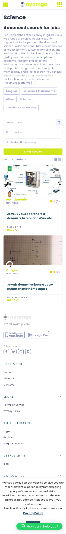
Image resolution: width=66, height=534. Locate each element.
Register (8, 437)
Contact (9, 384)
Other (10, 99)
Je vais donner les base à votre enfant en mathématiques (30, 287)
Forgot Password (14, 443)
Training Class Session (21, 107)
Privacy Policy (12, 411)
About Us (9, 378)
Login (7, 431)
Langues (11, 91)
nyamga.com (21, 324)
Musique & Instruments (39, 91)
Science (25, 99)
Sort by (8, 159)
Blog (6, 463)
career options (43, 57)
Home (7, 372)
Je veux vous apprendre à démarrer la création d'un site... (30, 216)
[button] (39, 526)
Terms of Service (14, 405)
